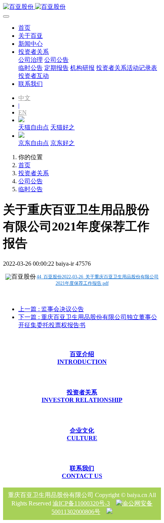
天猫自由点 (33, 127)
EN (22, 112)
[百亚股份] (82, 7)
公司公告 (30, 181)
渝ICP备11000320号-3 (81, 503)
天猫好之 (62, 127)
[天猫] (21, 120)
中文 (24, 98)
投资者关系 (33, 173)
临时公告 (30, 189)
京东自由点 (33, 143)
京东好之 (62, 143)
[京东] (21, 135)
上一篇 (51, 309)
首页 (24, 27)
